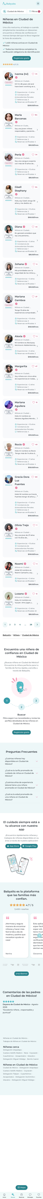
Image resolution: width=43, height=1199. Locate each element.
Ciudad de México (10, 1068)
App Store (14, 846)
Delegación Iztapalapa (12, 1050)
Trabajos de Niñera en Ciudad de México (19, 1041)
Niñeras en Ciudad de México (15, 1038)
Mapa (23, 1187)
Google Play (30, 846)
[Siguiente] (37, 624)
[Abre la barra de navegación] (38, 3)
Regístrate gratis (21, 58)
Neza (26, 1053)
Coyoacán (33, 1053)
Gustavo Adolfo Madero (12, 1053)
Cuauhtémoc (8, 1056)
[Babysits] (9, 3)
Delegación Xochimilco (25, 1077)
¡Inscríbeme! (21, 974)
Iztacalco (31, 1056)
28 (31, 625)
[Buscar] (4, 11)
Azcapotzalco (20, 1056)
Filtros (35, 11)
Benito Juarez (33, 1059)
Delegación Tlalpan (11, 1074)
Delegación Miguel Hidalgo (14, 1059)
